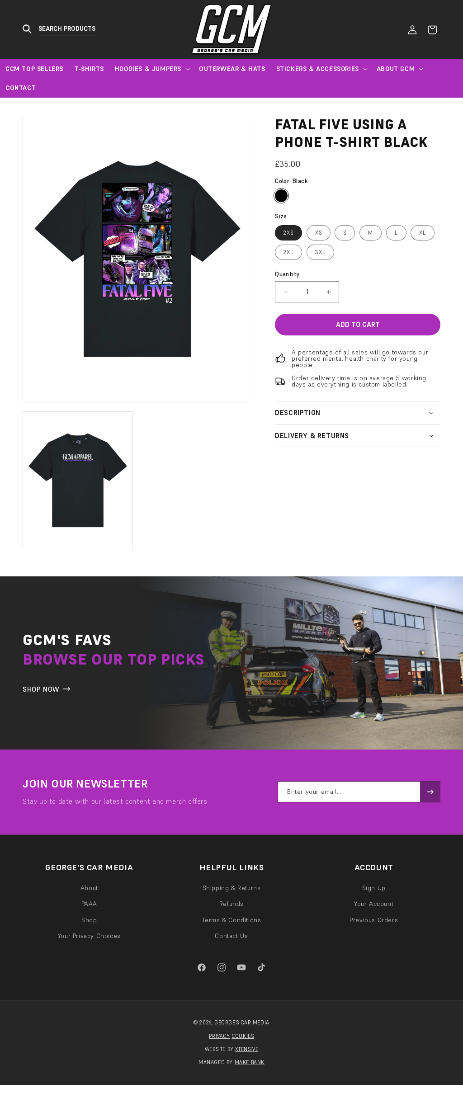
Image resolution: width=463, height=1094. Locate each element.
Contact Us (231, 936)
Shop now (41, 689)
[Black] (281, 195)
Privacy (219, 1036)
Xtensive (246, 1049)
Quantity (287, 274)
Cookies (243, 1036)
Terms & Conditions (231, 920)
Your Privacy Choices (89, 936)
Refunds (231, 904)
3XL (320, 252)
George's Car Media (241, 1022)
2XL (288, 252)
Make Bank (250, 1062)
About (89, 888)
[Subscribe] (430, 792)
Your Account (373, 904)
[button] (62, 29)
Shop (89, 920)
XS (318, 232)
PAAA (89, 904)
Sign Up (374, 888)
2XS (288, 232)
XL (422, 232)
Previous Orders (374, 920)
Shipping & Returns (232, 888)
